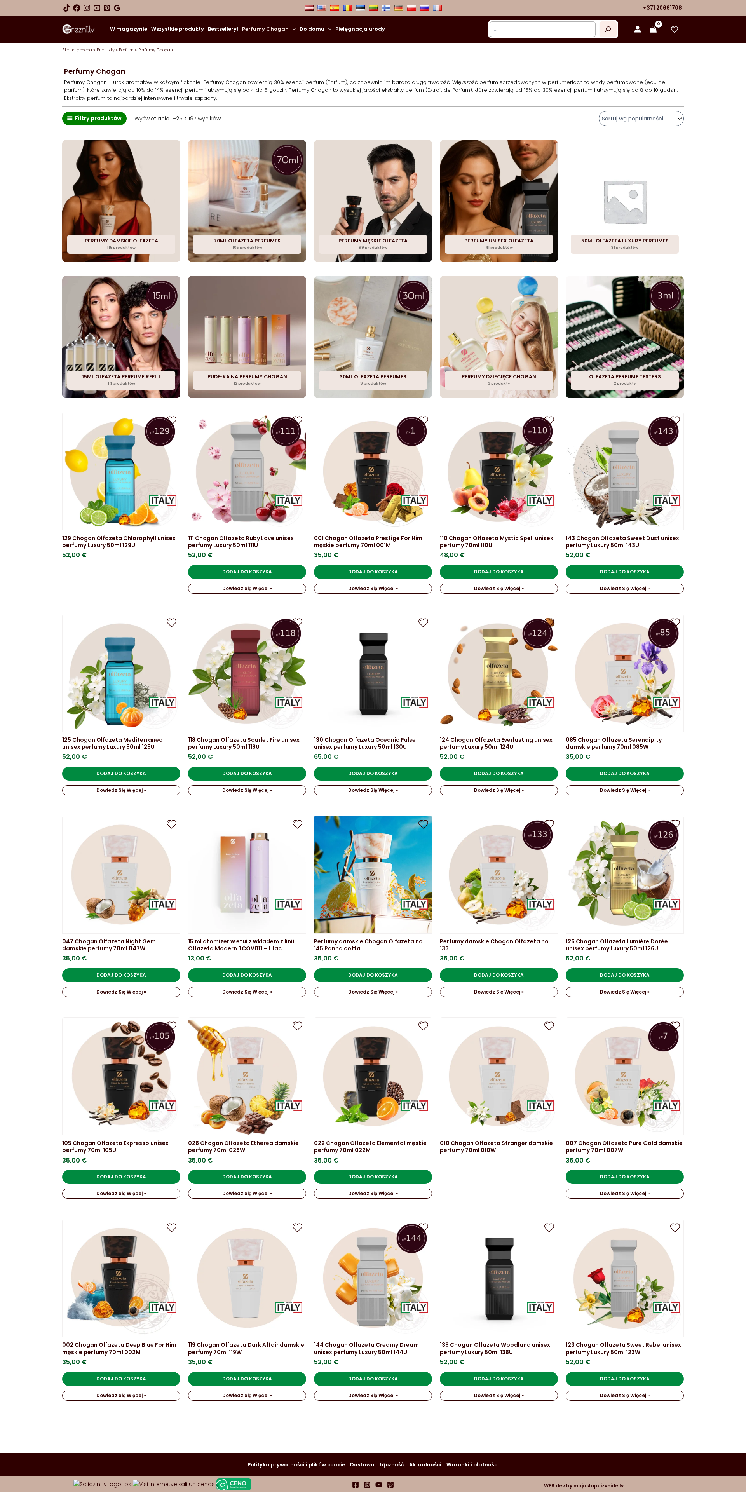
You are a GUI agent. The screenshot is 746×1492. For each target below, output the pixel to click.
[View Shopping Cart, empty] (653, 30)
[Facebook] (76, 7)
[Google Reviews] (117, 7)
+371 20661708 (662, 8)
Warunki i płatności (472, 1464)
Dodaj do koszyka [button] (247, 571)
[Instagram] (86, 7)
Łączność (392, 1464)
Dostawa (362, 1464)
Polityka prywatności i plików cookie (296, 1464)
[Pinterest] (107, 7)
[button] (292, 29)
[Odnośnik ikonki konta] (637, 29)
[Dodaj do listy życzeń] (171, 420)
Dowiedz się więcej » (247, 588)
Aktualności (425, 1464)
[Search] (608, 29)
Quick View (121, 523)
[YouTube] (96, 7)
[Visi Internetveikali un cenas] (174, 1484)
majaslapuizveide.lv (598, 1485)
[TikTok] (66, 7)
